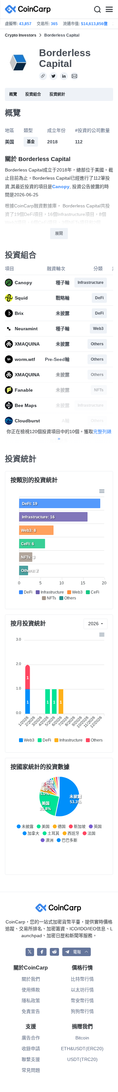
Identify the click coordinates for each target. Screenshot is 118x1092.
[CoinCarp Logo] (29, 9)
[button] (76, 952)
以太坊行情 (82, 989)
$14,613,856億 (94, 24)
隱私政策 (31, 1000)
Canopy (60, 186)
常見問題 (31, 1070)
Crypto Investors (20, 35)
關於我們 (31, 979)
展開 (59, 233)
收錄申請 (31, 1048)
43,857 (25, 24)
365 (54, 24)
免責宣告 (31, 1011)
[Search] (97, 9)
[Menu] (109, 9)
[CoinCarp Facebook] (42, 952)
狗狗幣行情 (82, 1011)
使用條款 (31, 989)
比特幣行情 (82, 979)
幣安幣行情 (82, 1000)
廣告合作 (31, 1037)
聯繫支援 (31, 1059)
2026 (94, 623)
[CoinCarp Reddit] (54, 952)
